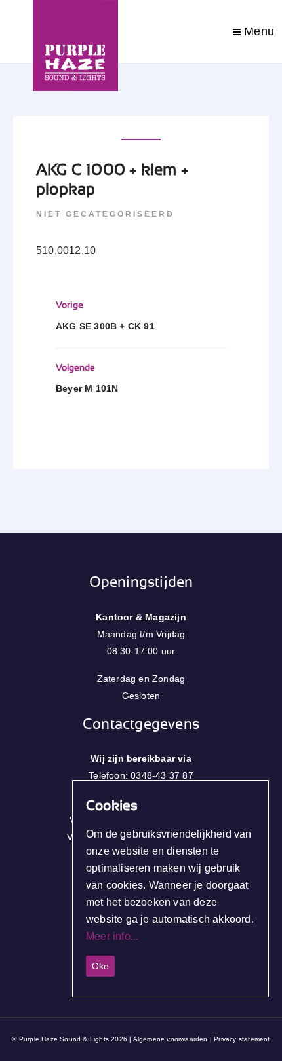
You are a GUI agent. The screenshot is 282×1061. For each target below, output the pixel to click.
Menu (257, 31)
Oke (100, 966)
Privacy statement (242, 1039)
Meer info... (112, 936)
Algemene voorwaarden (170, 1039)
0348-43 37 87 (162, 775)
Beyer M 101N (87, 388)
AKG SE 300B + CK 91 (105, 326)
